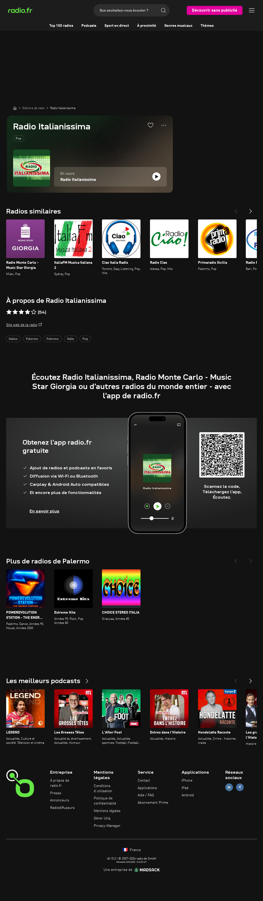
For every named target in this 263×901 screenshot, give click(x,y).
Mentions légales (107, 811)
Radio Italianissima (78, 180)
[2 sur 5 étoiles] (15, 312)
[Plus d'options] (164, 125)
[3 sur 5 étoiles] (21, 312)
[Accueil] (15, 108)
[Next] (251, 209)
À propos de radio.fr (59, 783)
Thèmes (207, 26)
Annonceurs (59, 800)
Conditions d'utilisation (103, 788)
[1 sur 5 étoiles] (9, 312)
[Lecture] (156, 176)
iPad (185, 788)
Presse (55, 793)
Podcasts (88, 26)
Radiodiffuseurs (62, 808)
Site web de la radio (21, 325)
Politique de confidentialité (105, 801)
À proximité (146, 26)
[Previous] (236, 209)
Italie (70, 339)
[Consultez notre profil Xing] (240, 787)
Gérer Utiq (102, 818)
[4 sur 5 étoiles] (27, 312)
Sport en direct (117, 26)
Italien (13, 339)
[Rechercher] (163, 10)
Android (188, 795)
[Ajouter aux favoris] (150, 125)
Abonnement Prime (153, 803)
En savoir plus (44, 511)
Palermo (32, 339)
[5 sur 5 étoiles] (34, 312)
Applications (147, 788)
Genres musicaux (178, 26)
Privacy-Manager (107, 826)
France (135, 850)
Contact (144, 780)
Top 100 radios (61, 26)
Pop (18, 138)
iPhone (187, 780)
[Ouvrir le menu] (252, 10)
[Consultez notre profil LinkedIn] (229, 787)
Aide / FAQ (146, 795)
